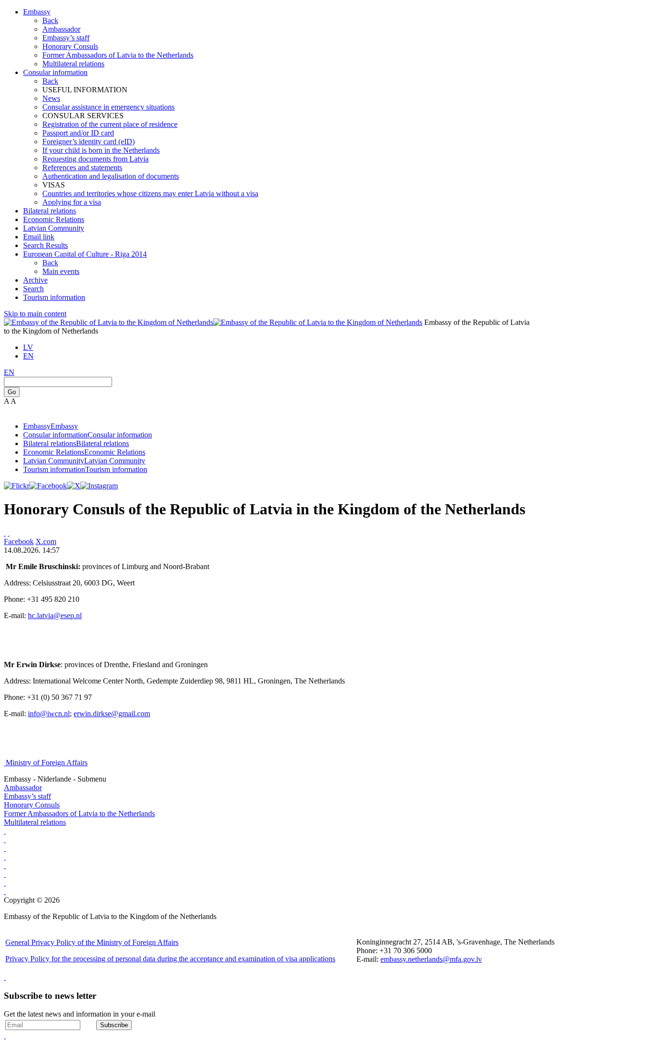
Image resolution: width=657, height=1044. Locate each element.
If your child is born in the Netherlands (101, 150)
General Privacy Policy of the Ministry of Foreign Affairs (91, 942)
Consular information (55, 72)
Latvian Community (53, 228)
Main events (60, 271)
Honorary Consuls (70, 46)
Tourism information (54, 297)
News (51, 98)
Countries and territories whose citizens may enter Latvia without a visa (150, 193)
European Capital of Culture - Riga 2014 (85, 254)
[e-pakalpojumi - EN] (5, 831)
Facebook (19, 541)
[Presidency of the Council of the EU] (5, 874)
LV (28, 347)
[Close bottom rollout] (5, 977)
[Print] (5, 533)
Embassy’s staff (65, 38)
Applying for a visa (71, 202)
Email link (38, 237)
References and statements (82, 167)
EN (28, 356)
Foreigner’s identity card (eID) (88, 141)
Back (50, 20)
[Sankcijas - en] (5, 839)
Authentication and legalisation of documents (110, 176)
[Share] (9, 533)
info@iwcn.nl (49, 713)
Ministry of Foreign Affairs (47, 762)
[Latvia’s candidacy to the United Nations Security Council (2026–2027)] (5, 883)
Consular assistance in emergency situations (108, 107)
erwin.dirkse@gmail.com (112, 713)
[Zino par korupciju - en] (5, 865)
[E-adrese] (5, 857)
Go (12, 392)
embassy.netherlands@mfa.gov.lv (431, 959)
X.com (46, 541)
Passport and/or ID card (78, 133)
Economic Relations (53, 219)
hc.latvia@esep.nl (55, 615)
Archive (35, 280)
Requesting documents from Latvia (95, 159)
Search (33, 289)
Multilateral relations (73, 64)
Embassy (37, 12)
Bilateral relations (49, 211)
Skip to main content (35, 314)
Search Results (45, 245)
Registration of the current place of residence (109, 124)
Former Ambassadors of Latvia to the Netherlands (117, 55)
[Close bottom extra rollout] (5, 1036)
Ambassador (61, 29)
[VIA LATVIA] (5, 891)
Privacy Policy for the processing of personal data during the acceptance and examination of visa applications (170, 959)
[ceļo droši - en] (5, 848)
